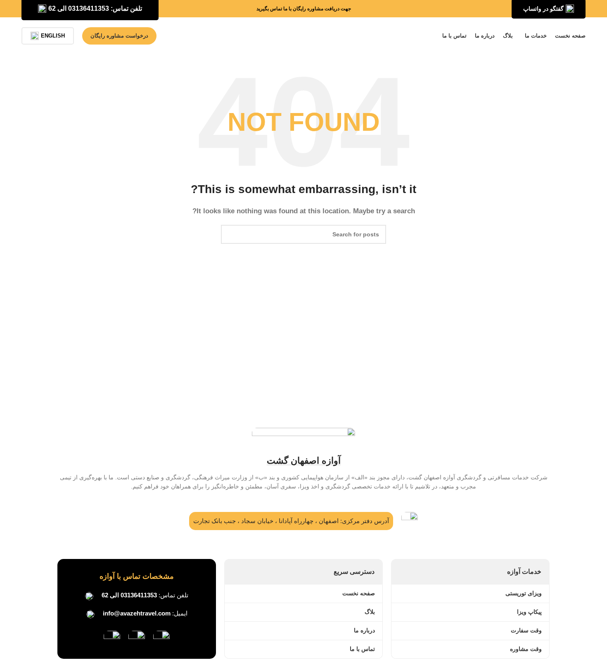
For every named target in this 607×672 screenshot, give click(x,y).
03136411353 (139, 595)
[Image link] (161, 638)
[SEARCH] (230, 234)
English (53, 36)
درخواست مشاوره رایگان (119, 36)
